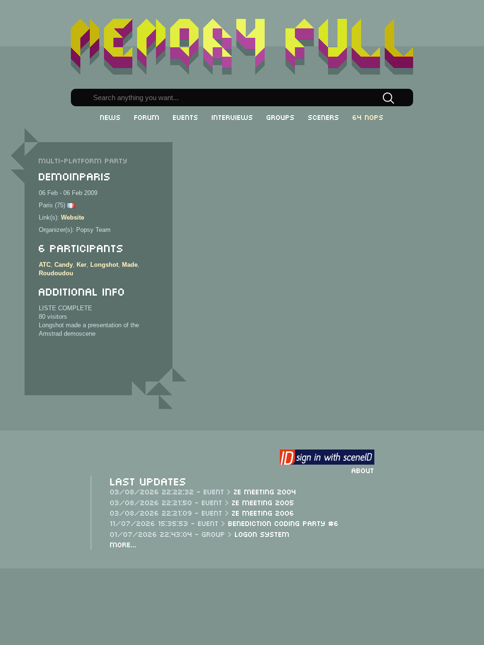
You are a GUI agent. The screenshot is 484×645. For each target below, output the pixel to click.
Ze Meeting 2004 (265, 491)
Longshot (104, 264)
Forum (147, 116)
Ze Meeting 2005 (263, 502)
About (363, 470)
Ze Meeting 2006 (263, 512)
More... (123, 544)
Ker (81, 264)
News (110, 116)
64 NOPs (368, 116)
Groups (281, 116)
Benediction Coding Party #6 (283, 523)
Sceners (323, 116)
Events (186, 116)
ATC (45, 264)
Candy (63, 264)
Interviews (232, 116)
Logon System (262, 533)
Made (130, 264)
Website (72, 217)
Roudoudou (56, 273)
